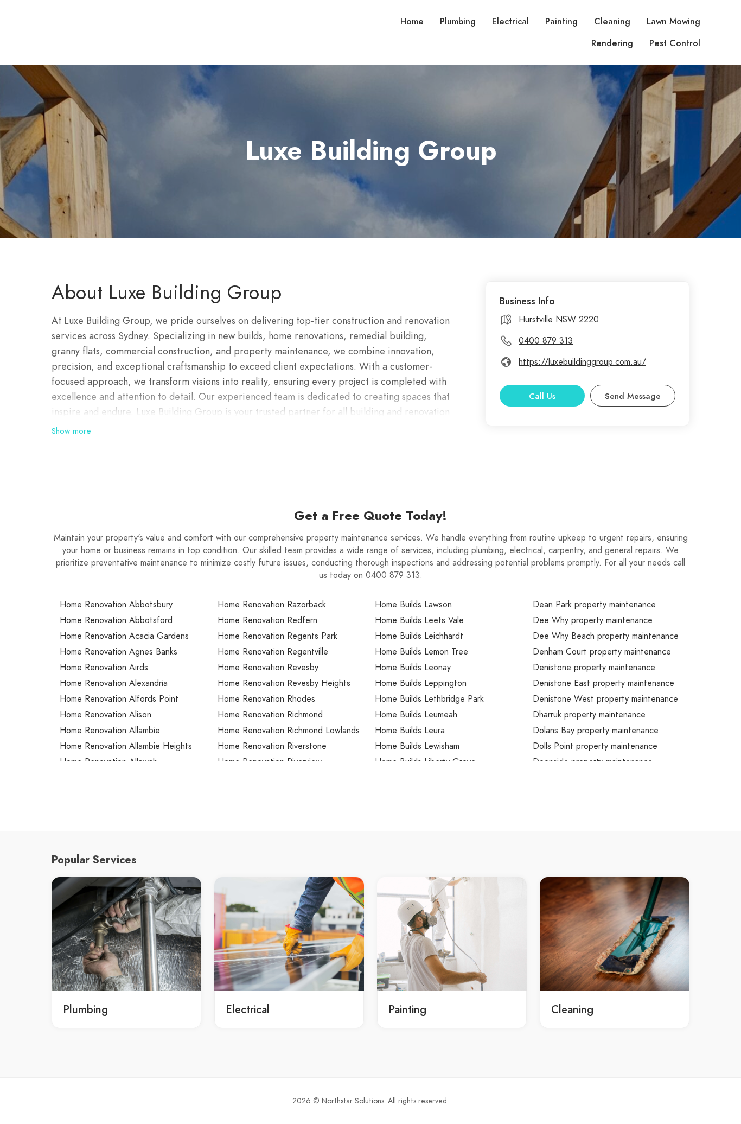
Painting (561, 22)
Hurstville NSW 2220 (559, 320)
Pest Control (674, 43)
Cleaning (612, 22)
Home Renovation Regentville (273, 652)
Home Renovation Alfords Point (119, 699)
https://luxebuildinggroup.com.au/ (582, 362)
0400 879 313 (546, 341)
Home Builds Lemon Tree (421, 652)
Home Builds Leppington (421, 683)
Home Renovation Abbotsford (116, 620)
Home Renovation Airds (104, 668)
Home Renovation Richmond (270, 715)
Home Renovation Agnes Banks (118, 652)
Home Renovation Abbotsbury (116, 605)
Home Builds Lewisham (417, 746)
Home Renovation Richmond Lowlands (289, 730)
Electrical (510, 22)
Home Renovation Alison (105, 715)
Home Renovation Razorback (272, 605)
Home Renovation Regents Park (277, 636)
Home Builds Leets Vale (419, 620)
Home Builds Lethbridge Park (429, 699)
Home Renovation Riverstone (272, 746)
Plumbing (458, 22)
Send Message (633, 396)
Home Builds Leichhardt (419, 636)
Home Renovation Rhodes (266, 699)
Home (412, 22)
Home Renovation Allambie (110, 730)
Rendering (612, 43)
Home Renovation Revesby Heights (284, 683)
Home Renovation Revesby (268, 668)
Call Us (542, 396)
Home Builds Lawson (413, 605)
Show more (71, 431)
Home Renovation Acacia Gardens (124, 636)
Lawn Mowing (673, 22)
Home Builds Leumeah (416, 715)
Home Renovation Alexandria (114, 683)
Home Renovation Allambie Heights (126, 746)
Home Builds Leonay (413, 668)
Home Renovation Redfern (267, 620)
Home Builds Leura (410, 730)
